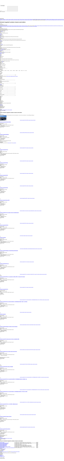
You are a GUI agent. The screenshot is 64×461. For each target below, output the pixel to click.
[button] (32, 15)
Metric (2, 450)
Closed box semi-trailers (43, 19)
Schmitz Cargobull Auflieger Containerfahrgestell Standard (9, 250)
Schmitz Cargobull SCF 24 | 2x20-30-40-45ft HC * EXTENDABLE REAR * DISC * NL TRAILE (13, 301)
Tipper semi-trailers (22, 19)
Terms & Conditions (2, 451)
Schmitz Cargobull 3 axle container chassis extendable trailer (9, 212)
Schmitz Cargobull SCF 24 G (4, 263)
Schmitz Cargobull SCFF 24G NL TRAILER (6, 366)
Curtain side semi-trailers (16, 19)
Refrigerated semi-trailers (32, 19)
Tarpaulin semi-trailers (60, 19)
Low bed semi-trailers (26, 19)
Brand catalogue (18, 451)
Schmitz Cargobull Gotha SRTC (5, 200)
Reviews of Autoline (13, 451)
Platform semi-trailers (38, 19)
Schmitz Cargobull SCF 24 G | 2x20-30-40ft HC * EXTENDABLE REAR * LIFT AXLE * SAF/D (13, 391)
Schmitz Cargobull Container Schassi (5, 416)
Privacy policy (6, 451)
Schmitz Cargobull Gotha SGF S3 (4, 443)
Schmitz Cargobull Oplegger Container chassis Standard (8, 326)
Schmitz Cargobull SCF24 (4, 162)
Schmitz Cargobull (3, 237)
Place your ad (2, 436)
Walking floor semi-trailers (55, 19)
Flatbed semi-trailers (49, 19)
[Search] (12, 8)
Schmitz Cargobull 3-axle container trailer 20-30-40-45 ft (8, 351)
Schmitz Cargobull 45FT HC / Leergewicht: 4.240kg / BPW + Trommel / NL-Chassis (12, 276)
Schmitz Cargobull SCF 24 (4, 149)
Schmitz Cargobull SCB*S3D (4, 134)
